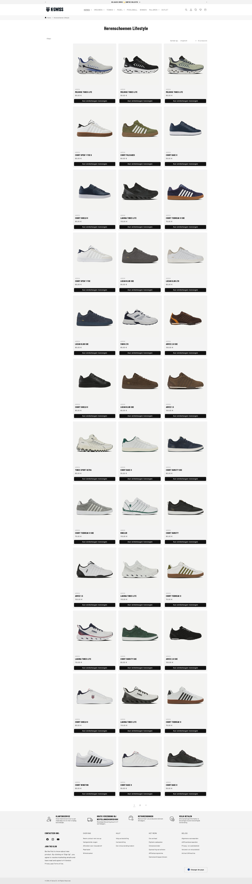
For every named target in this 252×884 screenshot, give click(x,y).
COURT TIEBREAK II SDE (175, 218)
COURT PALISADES (127, 155)
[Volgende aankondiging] (207, 2)
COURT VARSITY (172, 533)
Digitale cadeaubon (156, 842)
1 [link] (134, 805)
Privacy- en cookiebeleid (190, 846)
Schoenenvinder (154, 846)
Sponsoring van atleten (157, 849)
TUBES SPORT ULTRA (83, 470)
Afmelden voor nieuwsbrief (92, 846)
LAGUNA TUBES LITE (128, 218)
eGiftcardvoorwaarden (190, 842)
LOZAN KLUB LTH (172, 281)
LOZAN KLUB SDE (127, 281)
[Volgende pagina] (146, 805)
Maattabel (86, 849)
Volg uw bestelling (122, 838)
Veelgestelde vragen (90, 842)
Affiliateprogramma (156, 853)
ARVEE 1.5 (170, 407)
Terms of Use (58, 864)
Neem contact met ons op (92, 838)
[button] (195, 9)
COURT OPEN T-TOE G (83, 155)
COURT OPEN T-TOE (82, 281)
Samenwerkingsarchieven (158, 857)
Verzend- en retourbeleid (190, 849)
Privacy (47, 864)
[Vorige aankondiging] (45, 2)
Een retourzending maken (125, 846)
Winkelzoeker (88, 853)
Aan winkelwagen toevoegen (94, 101)
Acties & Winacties (188, 853)
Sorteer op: (174, 41)
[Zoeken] (186, 9)
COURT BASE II (171, 155)
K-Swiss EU (53, 881)
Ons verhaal (153, 838)
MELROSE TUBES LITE (83, 92)
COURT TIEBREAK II (173, 596)
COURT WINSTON (81, 785)
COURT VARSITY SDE (174, 470)
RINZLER (123, 533)
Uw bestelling (121, 842)
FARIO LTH (124, 344)
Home (49, 18)
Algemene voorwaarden (190, 838)
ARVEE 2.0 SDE (172, 344)
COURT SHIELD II (81, 218)
